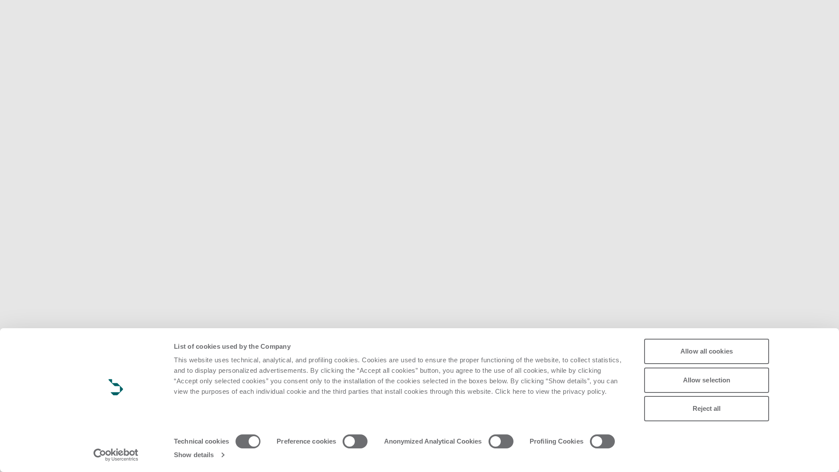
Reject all (707, 408)
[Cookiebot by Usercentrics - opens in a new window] (116, 455)
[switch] (355, 441)
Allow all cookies (706, 351)
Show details (194, 454)
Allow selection (707, 380)
